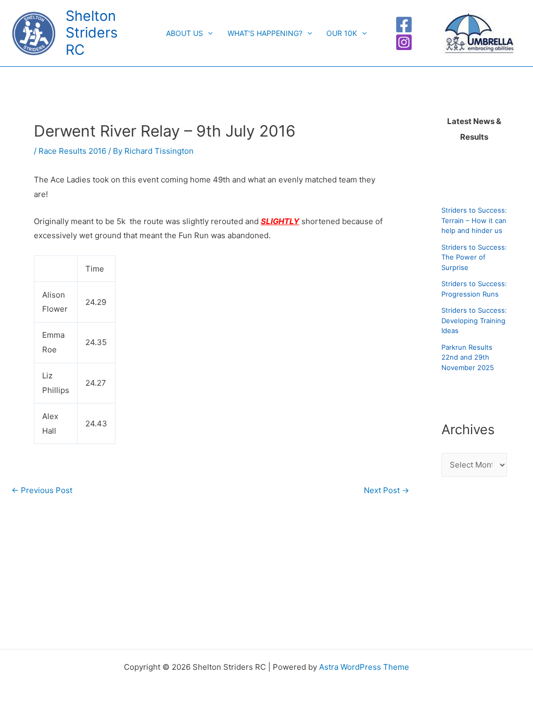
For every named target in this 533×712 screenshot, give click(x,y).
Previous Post (41, 490)
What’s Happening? (264, 33)
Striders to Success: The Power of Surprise (474, 257)
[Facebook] (404, 24)
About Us (184, 33)
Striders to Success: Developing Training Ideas (474, 320)
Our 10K (341, 33)
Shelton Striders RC (92, 32)
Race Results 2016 (72, 151)
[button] (207, 33)
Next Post (386, 490)
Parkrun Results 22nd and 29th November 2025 (467, 357)
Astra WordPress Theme (364, 667)
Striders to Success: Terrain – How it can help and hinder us (474, 220)
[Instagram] (404, 42)
